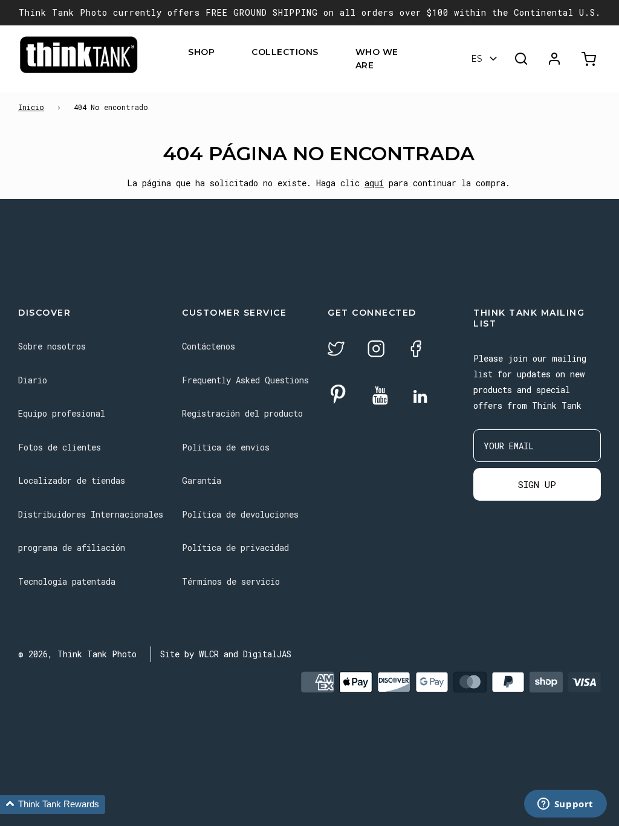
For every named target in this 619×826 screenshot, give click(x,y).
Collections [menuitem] (285, 52)
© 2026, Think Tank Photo (77, 654)
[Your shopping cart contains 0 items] (590, 59)
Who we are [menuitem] (376, 59)
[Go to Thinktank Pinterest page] (338, 395)
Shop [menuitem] (201, 52)
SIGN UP (537, 484)
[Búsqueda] (521, 59)
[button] (52, 804)
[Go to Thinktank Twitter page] (336, 350)
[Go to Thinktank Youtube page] (380, 396)
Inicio (31, 107)
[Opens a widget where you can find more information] (565, 805)
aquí (374, 183)
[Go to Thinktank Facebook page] (415, 350)
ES (476, 58)
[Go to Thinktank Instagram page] (376, 350)
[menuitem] (222, 51)
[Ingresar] (554, 59)
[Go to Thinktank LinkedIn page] (420, 397)
